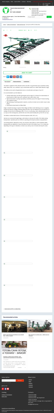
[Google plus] (3, 389)
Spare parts (4, 396)
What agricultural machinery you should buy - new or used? (13, 335)
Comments (26, 81)
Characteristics (17, 81)
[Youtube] (8, 389)
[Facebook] (5, 389)
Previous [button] (4, 62)
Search (49, 17)
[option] (8, 62)
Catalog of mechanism (7, 394)
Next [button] (49, 62)
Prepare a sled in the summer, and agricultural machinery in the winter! (12, 357)
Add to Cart (27, 73)
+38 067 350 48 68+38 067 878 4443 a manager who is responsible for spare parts (38, 14)
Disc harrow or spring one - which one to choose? (39, 335)
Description (7, 81)
